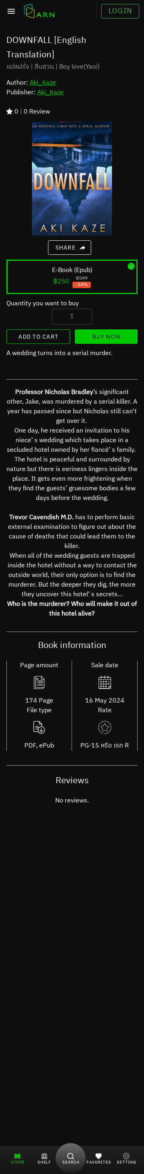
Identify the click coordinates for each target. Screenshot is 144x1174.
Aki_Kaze (43, 82)
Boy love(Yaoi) (79, 67)
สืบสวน (44, 67)
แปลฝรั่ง (17, 67)
